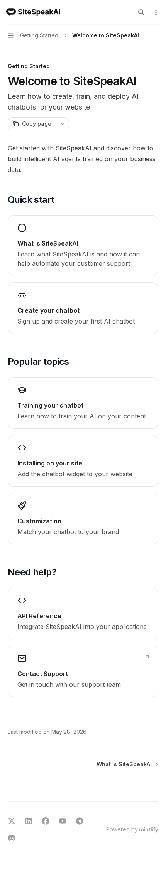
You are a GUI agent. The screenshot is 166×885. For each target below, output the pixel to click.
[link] (83, 245)
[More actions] (156, 12)
